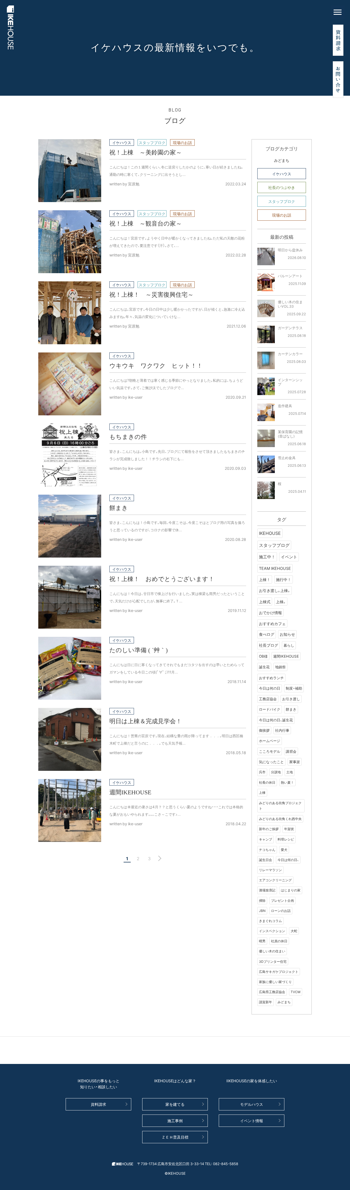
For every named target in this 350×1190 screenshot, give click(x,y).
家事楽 (294, 761)
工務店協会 (268, 698)
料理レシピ (286, 839)
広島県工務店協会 (272, 991)
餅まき (291, 709)
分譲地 (276, 771)
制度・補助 (294, 688)
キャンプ (265, 839)
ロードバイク (269, 709)
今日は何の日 (269, 688)
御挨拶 (264, 730)
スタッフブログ (274, 545)
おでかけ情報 (270, 612)
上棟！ (264, 579)
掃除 (262, 900)
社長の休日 (267, 782)
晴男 (262, 940)
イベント (289, 557)
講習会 (291, 751)
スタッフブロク (281, 201)
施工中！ (267, 556)
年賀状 (289, 828)
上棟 (262, 792)
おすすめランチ (271, 677)
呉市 (262, 771)
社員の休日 (279, 940)
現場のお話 (281, 215)
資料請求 (98, 1104)
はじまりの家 (291, 890)
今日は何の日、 (288, 859)
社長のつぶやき (281, 187)
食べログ (266, 634)
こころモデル (269, 751)
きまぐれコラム (270, 920)
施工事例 (175, 1120)
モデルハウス (251, 1104)
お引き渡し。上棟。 (274, 590)
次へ (158, 858)
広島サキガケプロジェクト (278, 971)
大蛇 (294, 930)
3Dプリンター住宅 (273, 961)
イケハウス (281, 173)
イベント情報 (251, 1120)
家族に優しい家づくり (275, 981)
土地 (289, 771)
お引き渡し (291, 698)
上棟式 (264, 601)
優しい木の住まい (272, 951)
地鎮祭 (280, 666)
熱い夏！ (287, 782)
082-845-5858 (225, 1163)
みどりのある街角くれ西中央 (280, 818)
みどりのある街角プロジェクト (280, 805)
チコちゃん (267, 849)
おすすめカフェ (272, 623)
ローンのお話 (281, 910)
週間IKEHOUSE (286, 656)
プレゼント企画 (282, 900)
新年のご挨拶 (269, 828)
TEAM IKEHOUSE (275, 568)
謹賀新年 (265, 1001)
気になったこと (271, 761)
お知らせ (287, 634)
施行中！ (283, 579)
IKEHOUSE (270, 533)
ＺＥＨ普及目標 (175, 1137)
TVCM (296, 991)
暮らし (289, 645)
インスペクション (272, 930)
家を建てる (175, 1104)
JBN (262, 910)
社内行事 (282, 730)
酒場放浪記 (267, 890)
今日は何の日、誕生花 (276, 719)
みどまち (281, 160)
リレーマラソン (270, 869)
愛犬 (284, 849)
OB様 (263, 656)
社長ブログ (268, 645)
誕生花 (264, 666)
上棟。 (281, 601)
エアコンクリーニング (275, 879)
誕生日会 (265, 859)
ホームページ (269, 740)
